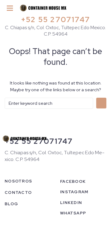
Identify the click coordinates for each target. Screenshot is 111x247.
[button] (10, 9)
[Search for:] (49, 103)
